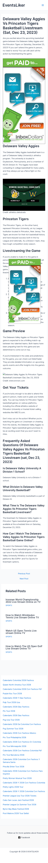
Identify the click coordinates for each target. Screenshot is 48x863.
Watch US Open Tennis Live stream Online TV (21, 631)
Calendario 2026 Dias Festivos (16, 715)
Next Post (24, 579)
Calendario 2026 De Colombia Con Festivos (22, 724)
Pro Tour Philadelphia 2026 (14, 737)
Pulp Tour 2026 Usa (11, 702)
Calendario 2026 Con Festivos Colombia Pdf (22, 750)
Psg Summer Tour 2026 (13, 729)
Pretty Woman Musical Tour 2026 (17, 778)
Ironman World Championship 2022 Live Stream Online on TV (23, 600)
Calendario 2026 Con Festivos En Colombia (22, 742)
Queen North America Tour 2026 (17, 685)
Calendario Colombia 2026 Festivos (18, 680)
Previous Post (24, 574)
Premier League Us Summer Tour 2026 (19, 804)
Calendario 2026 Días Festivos (16, 707)
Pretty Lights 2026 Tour (13, 787)
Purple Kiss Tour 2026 (12, 693)
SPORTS (9, 605)
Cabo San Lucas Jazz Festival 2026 (18, 800)
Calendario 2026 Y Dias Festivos (17, 698)
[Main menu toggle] (42, 5)
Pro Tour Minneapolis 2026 (14, 746)
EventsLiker (14, 5)
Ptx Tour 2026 (9, 711)
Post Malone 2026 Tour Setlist (16, 813)
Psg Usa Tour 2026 (11, 720)
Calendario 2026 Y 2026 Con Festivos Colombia (24, 783)
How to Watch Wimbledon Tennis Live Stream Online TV (22, 616)
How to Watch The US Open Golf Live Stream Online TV (24, 647)
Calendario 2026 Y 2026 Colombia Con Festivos (24, 791)
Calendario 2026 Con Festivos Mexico (19, 733)
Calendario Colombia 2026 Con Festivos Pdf (22, 689)
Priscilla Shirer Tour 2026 (13, 766)
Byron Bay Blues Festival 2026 (16, 809)
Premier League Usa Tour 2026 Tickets (19, 796)
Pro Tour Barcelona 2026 (13, 755)
